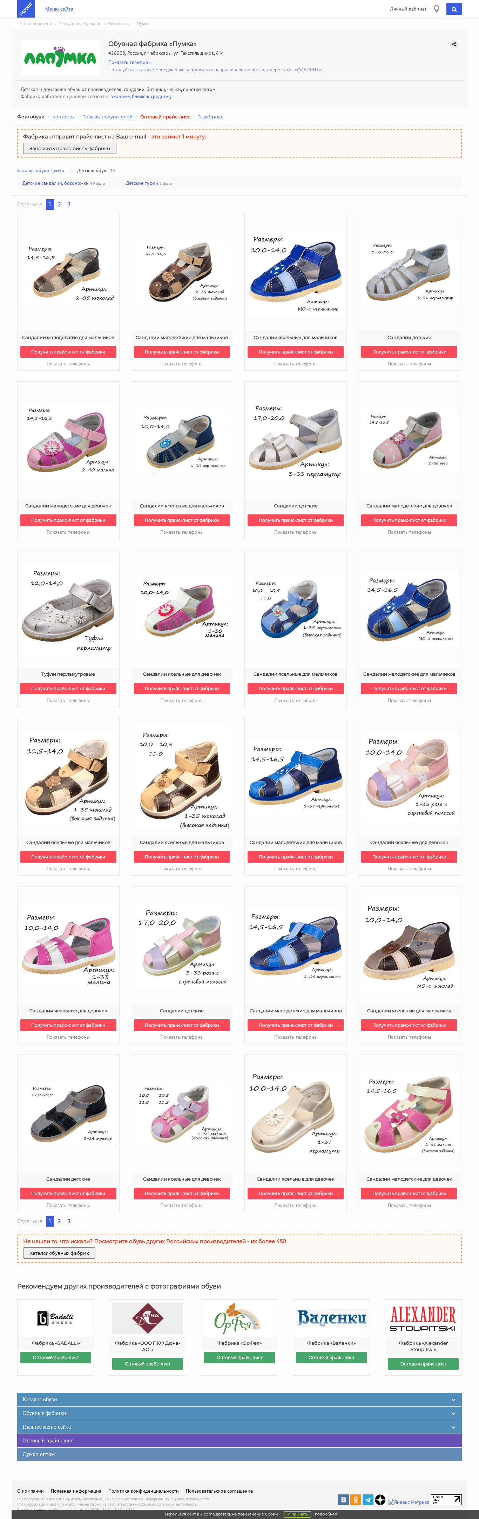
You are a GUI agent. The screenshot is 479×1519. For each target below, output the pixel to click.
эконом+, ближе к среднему (141, 96)
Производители (35, 23)
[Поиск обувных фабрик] (454, 9)
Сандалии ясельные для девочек (182, 674)
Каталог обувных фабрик (59, 1253)
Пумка (143, 23)
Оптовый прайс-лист (165, 116)
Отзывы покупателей (107, 116)
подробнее (326, 1514)
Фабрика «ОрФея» (239, 1343)
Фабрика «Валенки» (331, 1343)
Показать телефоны (129, 62)
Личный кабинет (408, 9)
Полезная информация (76, 1491)
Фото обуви (31, 116)
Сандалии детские (409, 337)
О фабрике (210, 116)
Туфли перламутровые (68, 674)
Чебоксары (119, 23)
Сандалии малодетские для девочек (68, 505)
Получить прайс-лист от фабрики (68, 352)
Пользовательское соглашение (219, 1491)
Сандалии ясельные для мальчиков (296, 337)
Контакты (63, 116)
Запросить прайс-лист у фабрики (69, 148)
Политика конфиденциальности (143, 1491)
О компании (30, 1491)
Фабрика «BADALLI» (56, 1343)
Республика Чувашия (80, 23)
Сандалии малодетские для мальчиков (68, 337)
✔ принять (297, 1514)
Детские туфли (142, 183)
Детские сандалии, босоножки (55, 183)
